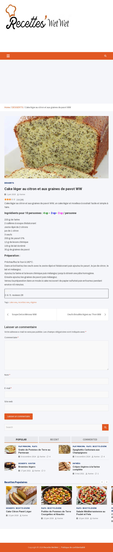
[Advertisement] (56, 81)
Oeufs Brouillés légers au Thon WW (84, 314)
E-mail (8, 388)
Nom (7, 375)
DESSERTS (9, 183)
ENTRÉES (76, 463)
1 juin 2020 (11, 194)
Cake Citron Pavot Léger (18, 511)
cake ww (13, 302)
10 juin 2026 (84, 518)
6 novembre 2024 (28, 456)
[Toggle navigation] (8, 56)
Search (105, 427)
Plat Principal (24, 446)
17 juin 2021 (26, 470)
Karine (22, 194)
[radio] (5, 290)
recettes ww (23, 302)
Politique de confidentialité (73, 547)
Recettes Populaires (15, 482)
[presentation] (102, 482)
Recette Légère (100, 446)
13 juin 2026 (13, 515)
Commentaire (11, 337)
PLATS (34, 446)
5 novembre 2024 (82, 456)
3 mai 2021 (79, 473)
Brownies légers (26, 466)
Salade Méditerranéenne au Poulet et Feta (90, 513)
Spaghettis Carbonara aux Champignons (86, 451)
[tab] (21, 439)
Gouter (31, 463)
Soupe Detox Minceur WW (24, 314)
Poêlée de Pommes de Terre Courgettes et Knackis (56, 513)
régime (33, 302)
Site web (8, 402)
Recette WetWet (51, 547)
